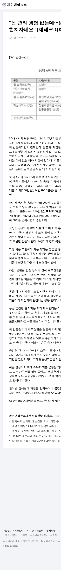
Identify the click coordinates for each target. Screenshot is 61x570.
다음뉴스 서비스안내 (13, 530)
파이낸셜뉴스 (17, 4)
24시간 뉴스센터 (35, 530)
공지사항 (50, 530)
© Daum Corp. (10, 545)
